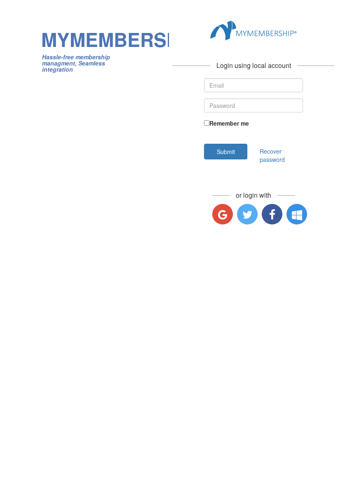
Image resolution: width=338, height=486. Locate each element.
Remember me (229, 123)
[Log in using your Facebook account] (272, 214)
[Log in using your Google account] (222, 214)
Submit (226, 151)
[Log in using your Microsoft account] (296, 214)
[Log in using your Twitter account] (247, 214)
